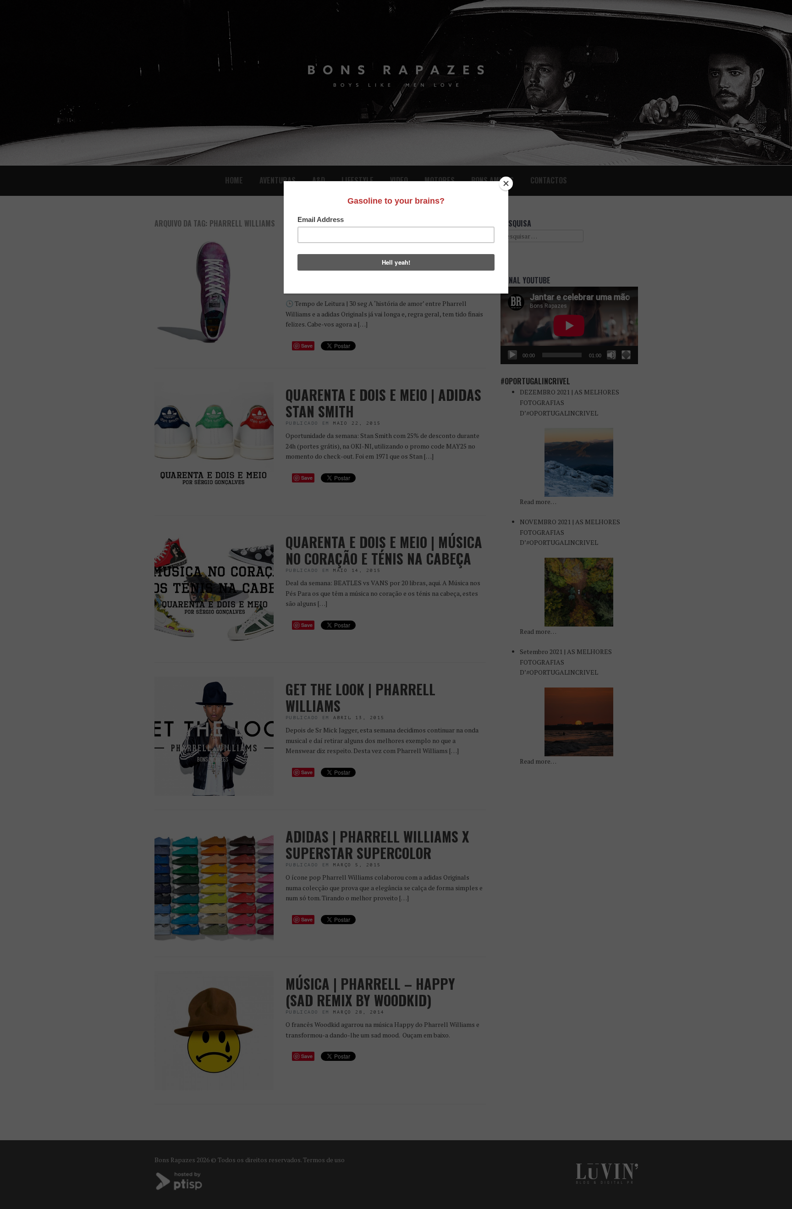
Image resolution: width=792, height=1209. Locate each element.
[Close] (506, 183)
